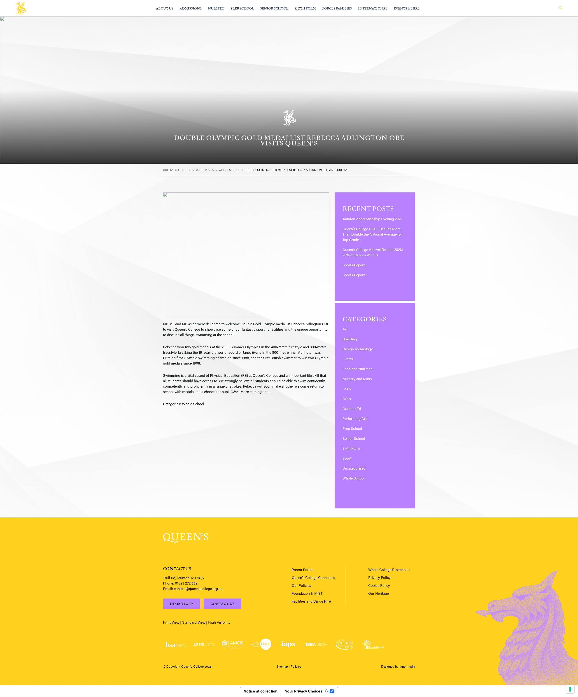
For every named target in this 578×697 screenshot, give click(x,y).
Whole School (193, 404)
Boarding (350, 339)
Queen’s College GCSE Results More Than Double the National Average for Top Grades (372, 234)
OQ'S (347, 389)
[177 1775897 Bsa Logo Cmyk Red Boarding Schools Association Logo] (176, 644)
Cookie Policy (379, 586)
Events (348, 359)
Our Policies (301, 586)
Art (345, 329)
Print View (171, 622)
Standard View (193, 622)
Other (347, 399)
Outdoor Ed (352, 409)
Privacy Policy (379, 578)
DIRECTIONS (182, 603)
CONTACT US (222, 603)
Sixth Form (351, 449)
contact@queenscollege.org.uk (198, 589)
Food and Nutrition (358, 369)
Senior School (354, 439)
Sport (347, 459)
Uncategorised (354, 468)
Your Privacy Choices (303, 691)
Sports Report (354, 265)
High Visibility (219, 622)
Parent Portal (302, 570)
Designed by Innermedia (398, 667)
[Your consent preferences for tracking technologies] (570, 689)
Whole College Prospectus (389, 570)
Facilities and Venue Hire (311, 601)
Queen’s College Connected (313, 578)
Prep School (352, 429)
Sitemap (282, 667)
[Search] (560, 8)
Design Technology (358, 349)
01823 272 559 (186, 583)
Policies (296, 667)
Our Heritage (378, 594)
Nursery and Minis (357, 379)
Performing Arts (355, 419)
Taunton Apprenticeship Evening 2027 (372, 219)
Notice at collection (260, 691)
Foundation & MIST (307, 594)
